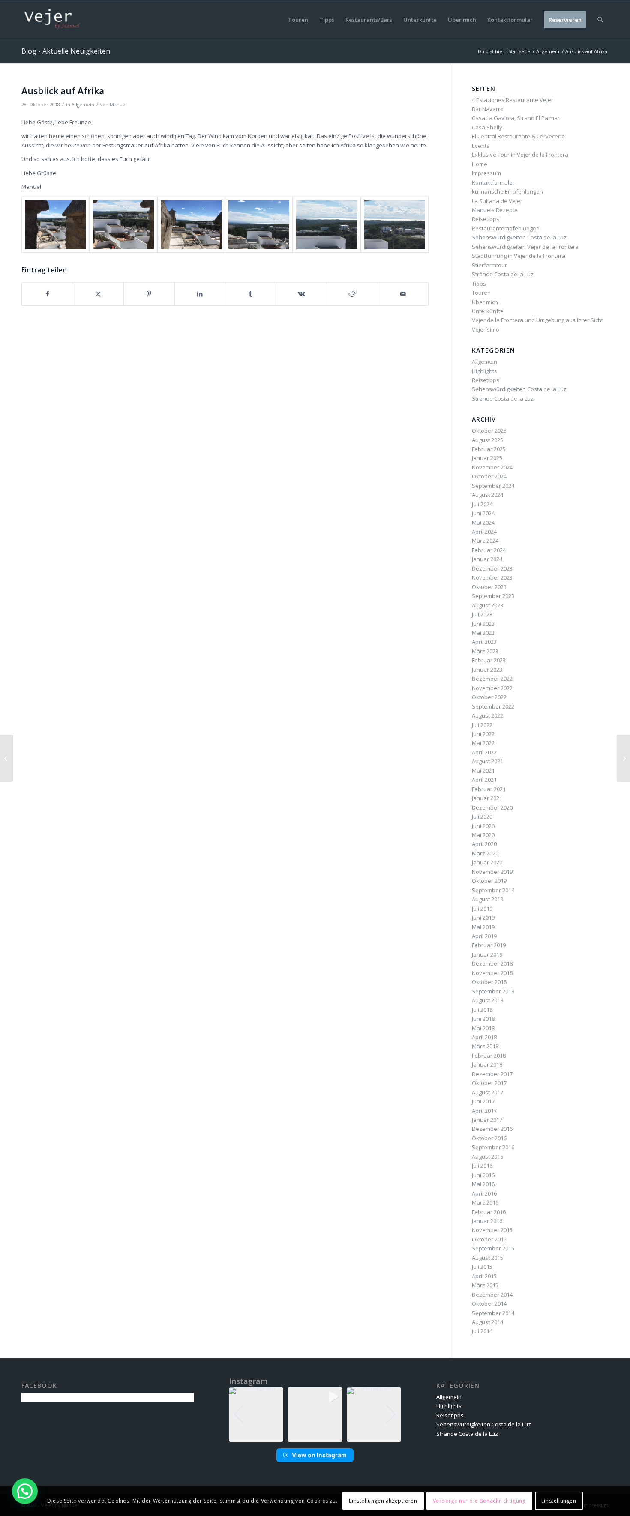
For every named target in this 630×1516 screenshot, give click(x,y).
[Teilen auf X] (98, 294)
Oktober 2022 (489, 697)
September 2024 (493, 486)
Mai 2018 (483, 1028)
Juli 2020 (482, 816)
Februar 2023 (489, 660)
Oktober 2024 (489, 476)
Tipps (479, 283)
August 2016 (487, 1156)
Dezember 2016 (492, 1129)
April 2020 (484, 844)
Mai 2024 (483, 522)
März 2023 (485, 651)
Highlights (484, 371)
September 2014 (493, 1313)
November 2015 (492, 1230)
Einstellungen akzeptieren (383, 1500)
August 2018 (487, 1000)
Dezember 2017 (492, 1074)
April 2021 (484, 779)
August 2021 (487, 761)
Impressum (486, 173)
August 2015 (487, 1258)
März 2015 (485, 1285)
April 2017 (484, 1111)
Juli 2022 (482, 725)
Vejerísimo (485, 329)
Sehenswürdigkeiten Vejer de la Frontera (525, 247)
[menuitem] (298, 19)
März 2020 (485, 853)
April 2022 (484, 752)
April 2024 (484, 531)
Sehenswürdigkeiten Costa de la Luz (519, 237)
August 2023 (487, 605)
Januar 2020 (487, 862)
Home (479, 164)
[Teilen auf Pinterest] (149, 294)
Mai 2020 (483, 835)
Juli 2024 (482, 504)
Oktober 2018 (489, 982)
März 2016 (485, 1202)
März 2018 (485, 1046)
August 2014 (487, 1322)
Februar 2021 (489, 789)
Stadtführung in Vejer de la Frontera (518, 256)
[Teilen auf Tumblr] (250, 294)
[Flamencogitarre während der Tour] (6, 758)
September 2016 (493, 1147)
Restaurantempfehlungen (506, 228)
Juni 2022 (483, 734)
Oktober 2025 (489, 430)
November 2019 (492, 872)
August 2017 (487, 1092)
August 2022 (487, 715)
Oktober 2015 (489, 1239)
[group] (256, 1414)
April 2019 (484, 936)
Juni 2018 (483, 1019)
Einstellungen (558, 1500)
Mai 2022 (483, 743)
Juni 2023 (483, 624)
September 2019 (493, 890)
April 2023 (484, 642)
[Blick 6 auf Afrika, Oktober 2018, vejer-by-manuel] (395, 225)
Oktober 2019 (489, 881)
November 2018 (492, 973)
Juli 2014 (482, 1331)
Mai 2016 (483, 1184)
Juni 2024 (483, 513)
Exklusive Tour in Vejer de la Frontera (520, 154)
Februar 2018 (489, 1055)
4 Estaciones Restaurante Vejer (512, 100)
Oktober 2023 (489, 587)
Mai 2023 (483, 633)
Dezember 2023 (492, 568)
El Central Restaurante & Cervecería (518, 136)
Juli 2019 (482, 908)
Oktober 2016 (489, 1138)
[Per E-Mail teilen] (403, 294)
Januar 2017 (487, 1120)
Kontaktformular (493, 182)
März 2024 (485, 540)
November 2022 (492, 688)
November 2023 (492, 577)
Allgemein (83, 105)
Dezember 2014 (492, 1294)
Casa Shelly (487, 127)
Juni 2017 (483, 1101)
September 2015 (493, 1248)
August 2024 (487, 495)
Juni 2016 (483, 1175)
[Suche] (600, 19)
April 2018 (484, 1037)
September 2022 (493, 706)
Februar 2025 (489, 449)
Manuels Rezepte (495, 210)
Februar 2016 (489, 1212)
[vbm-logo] (52, 19)
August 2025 (487, 440)
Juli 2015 (482, 1267)
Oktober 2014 (489, 1303)
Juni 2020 (483, 826)
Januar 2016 (487, 1221)
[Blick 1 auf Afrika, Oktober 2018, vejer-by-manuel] (55, 225)
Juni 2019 (483, 917)
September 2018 (493, 991)
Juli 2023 (482, 614)
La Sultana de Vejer (497, 201)
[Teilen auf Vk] (301, 294)
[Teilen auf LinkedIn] (200, 294)
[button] (315, 1436)
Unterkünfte (488, 311)
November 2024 (492, 467)
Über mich (485, 302)
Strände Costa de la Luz (503, 274)
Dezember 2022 (492, 678)
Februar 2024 (489, 550)
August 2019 (487, 899)
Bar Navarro (488, 109)
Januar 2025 (487, 458)
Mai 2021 (483, 770)
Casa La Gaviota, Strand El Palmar (516, 118)
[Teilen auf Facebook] (47, 294)
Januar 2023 (487, 669)
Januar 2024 (487, 559)
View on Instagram (319, 1455)
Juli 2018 (482, 1010)
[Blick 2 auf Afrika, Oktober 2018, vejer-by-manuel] (123, 225)
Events (480, 146)
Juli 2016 (482, 1165)
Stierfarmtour (489, 265)
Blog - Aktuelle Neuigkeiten (65, 51)
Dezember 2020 (492, 807)
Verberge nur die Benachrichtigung (479, 1500)
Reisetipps (485, 219)
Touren (481, 292)
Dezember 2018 (492, 963)
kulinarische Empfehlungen (507, 191)
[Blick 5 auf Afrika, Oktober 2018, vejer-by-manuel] (326, 225)
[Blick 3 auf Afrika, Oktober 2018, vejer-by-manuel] (191, 225)
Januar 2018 (487, 1064)
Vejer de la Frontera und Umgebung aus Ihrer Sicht (537, 320)
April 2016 (484, 1193)
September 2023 (493, 596)
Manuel (118, 105)
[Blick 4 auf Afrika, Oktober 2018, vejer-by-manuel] (259, 225)
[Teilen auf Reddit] (352, 294)
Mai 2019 (483, 927)
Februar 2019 (489, 945)
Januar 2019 (487, 954)
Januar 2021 (487, 798)
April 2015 (484, 1276)
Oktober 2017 (489, 1083)
